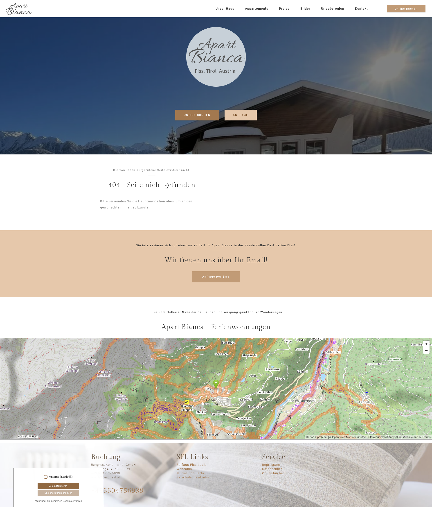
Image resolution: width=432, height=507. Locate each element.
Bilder (305, 9)
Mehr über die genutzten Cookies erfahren (58, 501)
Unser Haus (225, 9)
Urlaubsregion (332, 9)
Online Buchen (406, 8)
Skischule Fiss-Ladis (193, 477)
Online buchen (273, 473)
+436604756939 (117, 491)
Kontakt (361, 9)
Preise (284, 9)
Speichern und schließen (58, 492)
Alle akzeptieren (58, 485)
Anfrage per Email (217, 276)
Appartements (256, 9)
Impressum (271, 465)
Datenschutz (272, 469)
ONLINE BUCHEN (197, 115)
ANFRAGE (240, 115)
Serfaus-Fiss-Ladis (192, 465)
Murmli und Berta (190, 473)
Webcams (184, 469)
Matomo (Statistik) (61, 476)
